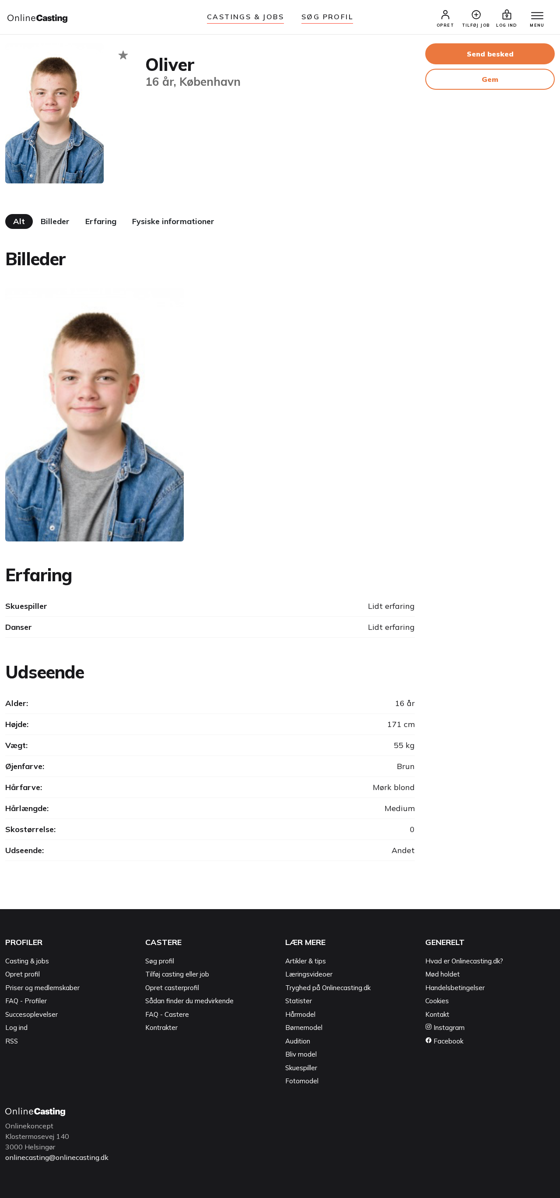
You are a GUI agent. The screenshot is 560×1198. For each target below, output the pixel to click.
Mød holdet (442, 974)
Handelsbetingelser (455, 988)
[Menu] (537, 16)
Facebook (447, 1041)
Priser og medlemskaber (42, 988)
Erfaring (100, 221)
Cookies (437, 1001)
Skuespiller (301, 1068)
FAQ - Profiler (26, 1001)
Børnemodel (303, 1027)
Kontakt (437, 1014)
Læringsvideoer (308, 974)
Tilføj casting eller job (177, 974)
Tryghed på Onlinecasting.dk (328, 988)
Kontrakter (161, 1027)
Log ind (16, 1027)
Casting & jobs (27, 961)
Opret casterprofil (172, 988)
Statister (298, 1001)
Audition (297, 1041)
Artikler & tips (305, 961)
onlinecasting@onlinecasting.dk (56, 1157)
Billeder (55, 221)
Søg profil (159, 961)
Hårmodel (300, 1014)
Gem (490, 79)
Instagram (448, 1027)
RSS (11, 1041)
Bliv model (301, 1054)
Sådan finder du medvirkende (189, 1001)
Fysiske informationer (173, 221)
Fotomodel (301, 1081)
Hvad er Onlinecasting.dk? (464, 961)
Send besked (490, 53)
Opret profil (22, 974)
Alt (19, 221)
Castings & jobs (245, 16)
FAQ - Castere (167, 1014)
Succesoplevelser (31, 1014)
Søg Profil (327, 16)
